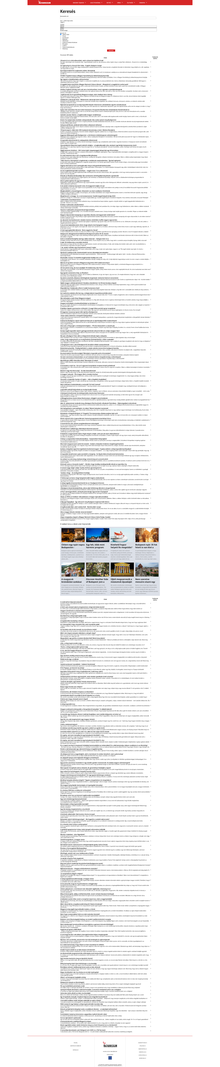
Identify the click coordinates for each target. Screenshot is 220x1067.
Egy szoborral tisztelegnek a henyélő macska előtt (77, 771)
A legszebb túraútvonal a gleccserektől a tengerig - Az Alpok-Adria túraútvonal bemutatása (92, 454)
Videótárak (65, 41)
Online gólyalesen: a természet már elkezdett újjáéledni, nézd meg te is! (85, 889)
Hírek (119, 2)
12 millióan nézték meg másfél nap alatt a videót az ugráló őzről (82, 728)
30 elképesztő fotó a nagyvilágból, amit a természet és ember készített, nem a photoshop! (91, 754)
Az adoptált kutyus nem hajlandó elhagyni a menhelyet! (79, 758)
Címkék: (62, 24)
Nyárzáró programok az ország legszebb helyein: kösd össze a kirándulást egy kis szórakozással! (93, 105)
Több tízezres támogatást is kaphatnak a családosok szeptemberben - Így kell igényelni (90, 160)
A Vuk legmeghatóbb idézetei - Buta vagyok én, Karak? (79, 230)
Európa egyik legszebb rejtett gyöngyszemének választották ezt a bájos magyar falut (90, 331)
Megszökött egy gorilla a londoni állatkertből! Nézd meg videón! (82, 638)
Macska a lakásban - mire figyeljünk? (72, 834)
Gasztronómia (95, 2)
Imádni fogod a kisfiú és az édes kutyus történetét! (77, 950)
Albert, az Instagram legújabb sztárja (73, 977)
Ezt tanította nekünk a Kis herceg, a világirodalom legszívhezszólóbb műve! (86, 293)
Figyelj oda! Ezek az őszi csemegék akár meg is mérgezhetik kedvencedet (85, 165)
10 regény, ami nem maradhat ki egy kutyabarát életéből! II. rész (82, 740)
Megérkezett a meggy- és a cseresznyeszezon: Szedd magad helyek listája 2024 (87, 196)
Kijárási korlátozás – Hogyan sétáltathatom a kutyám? (79, 868)
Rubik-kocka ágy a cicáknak (69, 659)
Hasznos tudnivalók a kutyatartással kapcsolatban (77, 210)
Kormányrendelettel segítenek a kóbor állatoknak (77, 70)
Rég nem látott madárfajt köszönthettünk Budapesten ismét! (81, 863)
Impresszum (75, 1049)
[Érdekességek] (108, 30)
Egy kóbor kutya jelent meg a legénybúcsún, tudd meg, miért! (81, 671)
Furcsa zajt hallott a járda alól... (71, 1018)
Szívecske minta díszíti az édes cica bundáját (75, 993)
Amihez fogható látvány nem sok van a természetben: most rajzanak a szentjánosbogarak (91, 89)
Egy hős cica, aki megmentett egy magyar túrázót (77, 719)
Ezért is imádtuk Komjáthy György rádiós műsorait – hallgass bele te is (84, 239)
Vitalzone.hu (143, 1045)
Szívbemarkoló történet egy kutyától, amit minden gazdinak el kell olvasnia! (86, 676)
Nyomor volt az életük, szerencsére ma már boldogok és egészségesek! (85, 939)
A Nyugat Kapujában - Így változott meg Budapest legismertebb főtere (84, 502)
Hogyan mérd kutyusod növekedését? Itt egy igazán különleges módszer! (85, 775)
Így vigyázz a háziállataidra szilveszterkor (74, 79)
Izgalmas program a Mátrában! (70, 929)
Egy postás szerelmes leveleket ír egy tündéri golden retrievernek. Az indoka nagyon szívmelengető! (95, 763)
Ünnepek (142, 2)
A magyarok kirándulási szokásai (71, 580)
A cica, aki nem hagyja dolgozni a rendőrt (74, 650)
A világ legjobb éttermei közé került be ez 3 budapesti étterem (82, 483)
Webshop (65, 48)
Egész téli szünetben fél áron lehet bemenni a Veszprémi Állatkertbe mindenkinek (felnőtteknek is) (94, 110)
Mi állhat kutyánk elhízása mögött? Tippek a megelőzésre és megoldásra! (85, 780)
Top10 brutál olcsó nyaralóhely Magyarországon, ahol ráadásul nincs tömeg (86, 94)
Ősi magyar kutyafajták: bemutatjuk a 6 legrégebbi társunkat (81, 785)
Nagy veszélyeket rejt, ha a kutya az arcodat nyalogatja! (79, 972)
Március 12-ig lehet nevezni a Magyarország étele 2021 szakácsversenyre (85, 263)
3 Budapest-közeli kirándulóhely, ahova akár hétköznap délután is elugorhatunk (87, 488)
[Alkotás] (108, 26)
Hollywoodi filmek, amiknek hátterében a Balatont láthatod (80, 125)
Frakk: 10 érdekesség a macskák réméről (74, 242)
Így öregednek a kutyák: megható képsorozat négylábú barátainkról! (83, 997)
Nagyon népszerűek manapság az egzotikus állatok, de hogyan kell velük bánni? (87, 215)
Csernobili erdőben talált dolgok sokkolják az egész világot (80, 1000)
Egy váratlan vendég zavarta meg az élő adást (76, 655)
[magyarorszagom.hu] (44, 3)
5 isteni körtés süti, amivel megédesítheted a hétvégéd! (79, 423)
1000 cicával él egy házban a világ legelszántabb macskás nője (81, 1004)
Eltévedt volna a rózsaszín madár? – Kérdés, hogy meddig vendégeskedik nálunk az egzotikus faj (93, 464)
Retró (109, 2)
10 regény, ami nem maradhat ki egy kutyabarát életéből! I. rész (82, 735)
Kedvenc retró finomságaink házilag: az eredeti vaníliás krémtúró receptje (85, 919)
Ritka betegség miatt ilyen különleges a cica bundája (78, 963)
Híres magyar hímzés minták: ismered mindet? (76, 512)
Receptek (65, 44)
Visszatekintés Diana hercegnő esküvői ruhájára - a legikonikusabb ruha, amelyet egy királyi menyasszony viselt (98, 145)
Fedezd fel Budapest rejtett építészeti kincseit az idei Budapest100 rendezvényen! (88, 321)
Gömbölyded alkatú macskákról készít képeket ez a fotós (80, 695)
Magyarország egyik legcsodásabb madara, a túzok (77, 909)
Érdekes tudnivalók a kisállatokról (72, 205)
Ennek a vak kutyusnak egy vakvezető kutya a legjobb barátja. (81, 749)
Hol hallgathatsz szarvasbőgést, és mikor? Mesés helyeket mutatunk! (84, 408)
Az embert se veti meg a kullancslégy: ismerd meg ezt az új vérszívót (84, 459)
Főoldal (75, 1042)
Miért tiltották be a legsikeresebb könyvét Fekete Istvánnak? (81, 904)
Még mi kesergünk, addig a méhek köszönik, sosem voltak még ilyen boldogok (87, 894)
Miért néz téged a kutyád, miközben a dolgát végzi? (78, 633)
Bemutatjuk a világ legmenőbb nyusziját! (74, 804)
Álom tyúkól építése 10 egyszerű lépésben (74, 181)
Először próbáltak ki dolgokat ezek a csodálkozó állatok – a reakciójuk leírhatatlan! (88, 1009)
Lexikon (64, 45)
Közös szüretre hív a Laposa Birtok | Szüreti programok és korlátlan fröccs (85, 418)
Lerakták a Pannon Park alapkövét (72, 858)
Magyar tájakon (78, 2)
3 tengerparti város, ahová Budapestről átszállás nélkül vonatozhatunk (84, 344)
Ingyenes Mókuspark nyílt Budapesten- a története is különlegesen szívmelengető (88, 135)
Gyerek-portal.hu (143, 1055)
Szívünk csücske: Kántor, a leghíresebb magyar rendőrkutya (80, 115)
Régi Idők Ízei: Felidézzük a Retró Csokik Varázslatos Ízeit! (80, 288)
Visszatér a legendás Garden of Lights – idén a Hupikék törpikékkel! (83, 379)
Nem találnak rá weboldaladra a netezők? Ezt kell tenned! (80, 384)
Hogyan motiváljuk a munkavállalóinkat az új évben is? (79, 303)
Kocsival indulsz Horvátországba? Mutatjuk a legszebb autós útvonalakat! (85, 353)
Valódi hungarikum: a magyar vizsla (72, 839)
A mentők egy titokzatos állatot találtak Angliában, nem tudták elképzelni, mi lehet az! (90, 714)
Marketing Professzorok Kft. (115, 1065)
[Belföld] (108, 29)
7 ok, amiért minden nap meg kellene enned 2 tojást (78, 247)
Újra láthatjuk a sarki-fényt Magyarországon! (75, 298)
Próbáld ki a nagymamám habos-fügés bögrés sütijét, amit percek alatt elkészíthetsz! (89, 434)
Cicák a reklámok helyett (68, 724)
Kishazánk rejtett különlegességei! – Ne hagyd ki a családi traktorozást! (84, 819)
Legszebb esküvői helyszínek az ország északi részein (78, 389)
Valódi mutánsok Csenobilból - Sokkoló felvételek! (77, 664)
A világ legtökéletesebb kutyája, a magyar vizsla (77, 879)
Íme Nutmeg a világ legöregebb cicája (73, 616)
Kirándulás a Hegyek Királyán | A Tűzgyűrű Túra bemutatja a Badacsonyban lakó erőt (89, 413)
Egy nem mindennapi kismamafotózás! (73, 799)
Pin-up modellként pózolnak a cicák (72, 986)
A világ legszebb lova (67, 704)
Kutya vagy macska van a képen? (71, 687)
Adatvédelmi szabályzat (75, 1045)
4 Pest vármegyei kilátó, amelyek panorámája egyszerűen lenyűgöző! (84, 492)
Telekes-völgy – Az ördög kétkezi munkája (75, 473)
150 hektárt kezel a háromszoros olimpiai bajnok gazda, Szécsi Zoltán (84, 844)
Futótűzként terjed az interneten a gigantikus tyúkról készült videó (83, 1014)
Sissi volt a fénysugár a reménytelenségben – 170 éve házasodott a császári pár (87, 326)
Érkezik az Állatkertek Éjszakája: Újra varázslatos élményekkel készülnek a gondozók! (89, 176)
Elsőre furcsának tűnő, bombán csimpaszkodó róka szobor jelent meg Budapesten (88, 120)
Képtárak (64, 39)
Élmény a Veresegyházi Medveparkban (73, 848)
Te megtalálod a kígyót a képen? (71, 873)
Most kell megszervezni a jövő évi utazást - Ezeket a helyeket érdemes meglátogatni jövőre (92, 444)
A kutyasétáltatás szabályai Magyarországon (75, 1021)
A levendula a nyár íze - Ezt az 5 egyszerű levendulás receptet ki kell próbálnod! (87, 365)
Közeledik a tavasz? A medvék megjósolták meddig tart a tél (81, 257)
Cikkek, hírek (65, 34)
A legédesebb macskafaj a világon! (72, 621)
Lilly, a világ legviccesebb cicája (71, 643)
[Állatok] (108, 27)
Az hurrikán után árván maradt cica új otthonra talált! (78, 629)
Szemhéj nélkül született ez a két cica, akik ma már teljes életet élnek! (84, 731)
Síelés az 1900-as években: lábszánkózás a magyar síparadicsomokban (84, 497)
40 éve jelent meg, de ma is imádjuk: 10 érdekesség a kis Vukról (82, 268)
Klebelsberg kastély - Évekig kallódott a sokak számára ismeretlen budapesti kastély (89, 348)
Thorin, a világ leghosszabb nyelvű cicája (74, 647)
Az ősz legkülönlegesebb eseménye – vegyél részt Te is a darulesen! (84, 171)
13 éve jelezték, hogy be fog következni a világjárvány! (78, 884)
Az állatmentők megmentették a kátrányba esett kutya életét (82, 953)
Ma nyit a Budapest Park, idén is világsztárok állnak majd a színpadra (83, 336)
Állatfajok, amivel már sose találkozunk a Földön (77, 853)
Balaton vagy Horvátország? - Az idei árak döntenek (78, 371)
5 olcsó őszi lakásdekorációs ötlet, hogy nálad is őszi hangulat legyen (84, 225)
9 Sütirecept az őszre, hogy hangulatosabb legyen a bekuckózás (82, 478)
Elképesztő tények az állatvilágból (72, 982)
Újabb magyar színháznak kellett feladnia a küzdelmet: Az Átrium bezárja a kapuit (88, 283)
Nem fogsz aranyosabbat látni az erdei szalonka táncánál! (80, 914)
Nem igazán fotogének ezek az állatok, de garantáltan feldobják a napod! (85, 768)
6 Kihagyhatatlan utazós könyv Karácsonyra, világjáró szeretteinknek (84, 398)
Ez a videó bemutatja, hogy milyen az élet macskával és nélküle (82, 945)
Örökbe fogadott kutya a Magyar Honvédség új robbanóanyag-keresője (84, 76)
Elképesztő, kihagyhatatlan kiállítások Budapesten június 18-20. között (84, 234)
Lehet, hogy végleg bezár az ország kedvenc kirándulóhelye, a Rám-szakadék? (87, 339)
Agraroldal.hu (142, 1058)
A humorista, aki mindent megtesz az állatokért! (77, 692)
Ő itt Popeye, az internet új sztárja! (72, 668)
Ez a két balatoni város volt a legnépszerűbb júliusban (78, 155)
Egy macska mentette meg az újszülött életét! (76, 958)
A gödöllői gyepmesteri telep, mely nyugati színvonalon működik (82, 829)
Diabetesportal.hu (142, 1048)
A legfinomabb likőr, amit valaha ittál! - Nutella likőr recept (80, 507)
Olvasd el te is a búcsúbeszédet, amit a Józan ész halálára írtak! (81, 60)
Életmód (130, 2)
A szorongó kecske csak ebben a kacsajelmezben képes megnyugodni (84, 934)
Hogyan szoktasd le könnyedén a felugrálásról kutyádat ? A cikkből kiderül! (86, 709)
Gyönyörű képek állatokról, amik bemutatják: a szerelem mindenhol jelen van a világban (90, 989)
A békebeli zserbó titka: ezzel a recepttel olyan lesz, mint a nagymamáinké (86, 899)
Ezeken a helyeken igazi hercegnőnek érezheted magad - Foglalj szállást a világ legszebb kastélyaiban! (95, 449)
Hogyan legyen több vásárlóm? (110, 1051)
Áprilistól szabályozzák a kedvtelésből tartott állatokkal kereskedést (84, 252)
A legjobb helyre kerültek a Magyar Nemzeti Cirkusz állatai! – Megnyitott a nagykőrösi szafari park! (94, 84)
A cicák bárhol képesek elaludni (71, 602)
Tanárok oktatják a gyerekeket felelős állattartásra (78, 681)
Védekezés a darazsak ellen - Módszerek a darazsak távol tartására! (83, 99)
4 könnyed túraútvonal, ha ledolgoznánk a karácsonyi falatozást (82, 393)
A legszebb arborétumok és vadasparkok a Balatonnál (78, 140)
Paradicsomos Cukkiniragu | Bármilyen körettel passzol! (79, 429)
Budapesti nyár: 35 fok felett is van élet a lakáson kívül (146, 547)
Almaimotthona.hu (142, 1042)
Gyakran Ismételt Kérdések (69, 42)
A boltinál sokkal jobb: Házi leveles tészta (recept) (77, 814)
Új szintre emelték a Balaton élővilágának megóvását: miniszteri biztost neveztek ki (89, 278)
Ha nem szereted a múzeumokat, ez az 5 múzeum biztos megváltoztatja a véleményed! (90, 357)
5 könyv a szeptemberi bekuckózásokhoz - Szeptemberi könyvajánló (83, 439)
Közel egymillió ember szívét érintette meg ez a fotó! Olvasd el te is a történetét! (88, 1025)
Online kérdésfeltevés (68, 47)
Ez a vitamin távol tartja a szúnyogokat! (73, 824)
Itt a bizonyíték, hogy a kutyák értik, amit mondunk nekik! (80, 624)
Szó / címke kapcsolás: (66, 20)
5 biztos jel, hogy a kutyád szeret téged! (74, 699)
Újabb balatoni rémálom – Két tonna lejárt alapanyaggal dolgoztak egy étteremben (89, 150)
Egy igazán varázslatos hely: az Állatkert (74, 273)
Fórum (64, 36)
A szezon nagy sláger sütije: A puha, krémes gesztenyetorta (80, 468)
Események (65, 37)
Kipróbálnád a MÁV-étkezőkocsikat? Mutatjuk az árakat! (79, 360)
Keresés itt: (63, 33)
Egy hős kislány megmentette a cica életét (75, 809)
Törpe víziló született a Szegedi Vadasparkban (76, 315)
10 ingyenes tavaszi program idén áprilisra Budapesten (79, 312)
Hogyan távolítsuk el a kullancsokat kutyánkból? (77, 611)
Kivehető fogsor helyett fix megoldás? (121, 546)
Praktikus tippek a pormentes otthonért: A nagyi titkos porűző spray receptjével (87, 308)
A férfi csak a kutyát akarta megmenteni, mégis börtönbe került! (82, 607)
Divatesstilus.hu (142, 1052)
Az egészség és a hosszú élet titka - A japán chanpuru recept (81, 65)
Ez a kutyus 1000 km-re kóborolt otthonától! (75, 790)
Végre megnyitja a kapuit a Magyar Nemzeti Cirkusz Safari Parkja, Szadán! (85, 517)
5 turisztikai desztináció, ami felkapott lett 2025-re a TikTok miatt (83, 1030)
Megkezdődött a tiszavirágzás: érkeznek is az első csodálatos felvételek (85, 191)
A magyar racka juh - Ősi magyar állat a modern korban (79, 374)
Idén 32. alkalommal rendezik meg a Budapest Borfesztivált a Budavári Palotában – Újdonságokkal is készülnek (98, 403)
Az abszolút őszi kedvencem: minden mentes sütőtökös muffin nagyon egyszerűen (88, 220)
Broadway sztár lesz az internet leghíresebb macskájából (80, 795)
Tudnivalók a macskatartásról (70, 200)
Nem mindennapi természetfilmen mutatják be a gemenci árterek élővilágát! (86, 924)
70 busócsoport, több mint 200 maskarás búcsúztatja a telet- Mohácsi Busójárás (87, 130)
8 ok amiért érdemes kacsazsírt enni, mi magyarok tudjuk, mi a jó (82, 186)
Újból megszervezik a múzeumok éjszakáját (121, 580)
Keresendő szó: (64, 16)
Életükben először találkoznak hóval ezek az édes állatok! (80, 967)
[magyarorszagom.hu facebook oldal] (110, 1058)
